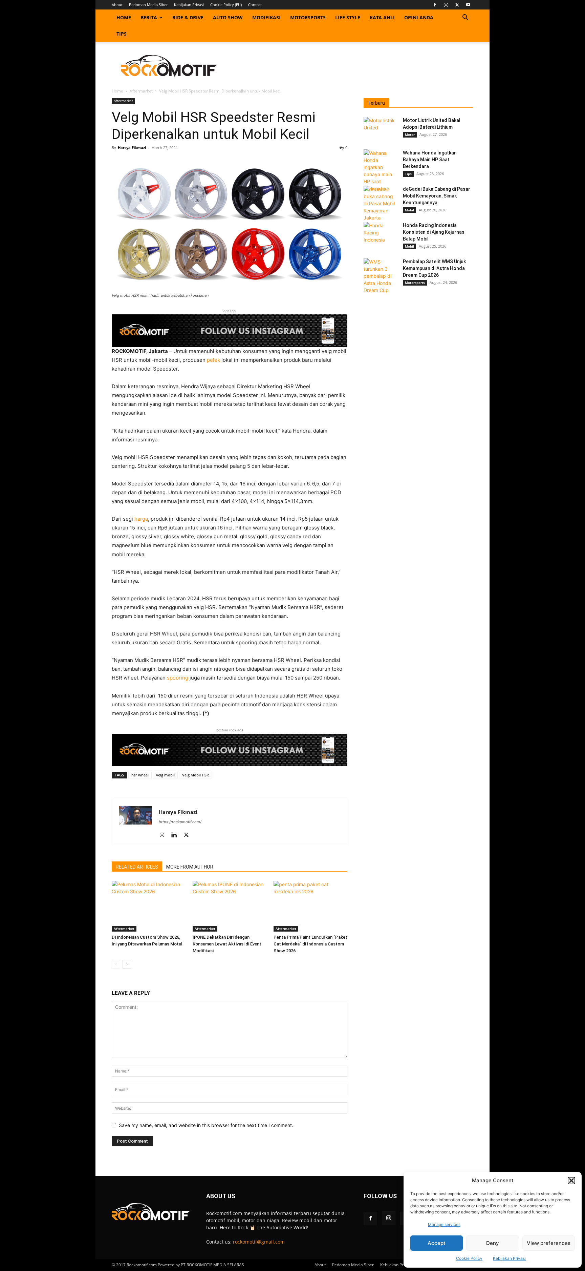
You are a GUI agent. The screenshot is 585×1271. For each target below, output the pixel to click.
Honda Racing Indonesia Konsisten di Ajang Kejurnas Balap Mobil (433, 232)
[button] (571, 1180)
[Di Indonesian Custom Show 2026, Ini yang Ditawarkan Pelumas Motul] (149, 906)
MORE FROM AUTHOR (189, 867)
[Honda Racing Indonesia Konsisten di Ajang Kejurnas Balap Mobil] (380, 234)
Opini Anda (418, 17)
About (117, 4)
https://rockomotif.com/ (180, 821)
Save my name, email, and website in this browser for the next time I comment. (206, 1125)
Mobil (409, 210)
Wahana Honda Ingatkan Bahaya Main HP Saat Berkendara (430, 159)
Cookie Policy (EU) (226, 4)
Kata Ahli (382, 17)
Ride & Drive (187, 17)
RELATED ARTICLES (137, 867)
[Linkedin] (176, 835)
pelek (213, 360)
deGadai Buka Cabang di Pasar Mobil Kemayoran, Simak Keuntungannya (436, 195)
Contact (255, 4)
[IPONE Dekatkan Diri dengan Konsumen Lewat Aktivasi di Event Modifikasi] (229, 906)
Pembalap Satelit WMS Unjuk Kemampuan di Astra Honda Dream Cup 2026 (434, 268)
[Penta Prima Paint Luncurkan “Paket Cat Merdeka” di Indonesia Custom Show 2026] (310, 906)
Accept (437, 1243)
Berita (148, 17)
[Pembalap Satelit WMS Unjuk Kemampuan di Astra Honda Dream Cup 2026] (380, 276)
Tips (121, 33)
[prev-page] (116, 964)
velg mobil (165, 774)
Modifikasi (266, 17)
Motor (410, 134)
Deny (492, 1243)
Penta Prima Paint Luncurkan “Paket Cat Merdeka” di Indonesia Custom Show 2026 (310, 944)
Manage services (444, 1224)
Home (123, 17)
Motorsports (308, 17)
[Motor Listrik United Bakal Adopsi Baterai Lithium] (380, 129)
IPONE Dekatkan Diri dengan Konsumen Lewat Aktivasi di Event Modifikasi (227, 944)
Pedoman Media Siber (148, 4)
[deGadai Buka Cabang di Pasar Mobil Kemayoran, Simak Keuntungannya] (380, 203)
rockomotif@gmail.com (259, 1241)
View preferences (548, 1243)
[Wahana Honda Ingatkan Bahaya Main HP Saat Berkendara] (380, 170)
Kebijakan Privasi (509, 1258)
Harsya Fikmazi (132, 147)
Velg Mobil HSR (195, 774)
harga (141, 519)
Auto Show (228, 17)
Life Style (347, 17)
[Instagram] (446, 4)
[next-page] (127, 964)
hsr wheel (140, 774)
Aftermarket (141, 91)
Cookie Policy (469, 1258)
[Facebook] (435, 4)
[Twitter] (457, 4)
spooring (177, 677)
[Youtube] (468, 4)
